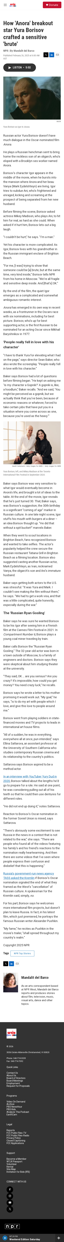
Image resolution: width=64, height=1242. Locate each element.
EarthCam (12, 1114)
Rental (10, 1167)
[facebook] (10, 1189)
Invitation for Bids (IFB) (18, 1172)
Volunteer (12, 1164)
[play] (5, 1238)
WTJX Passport (14, 1161)
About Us (11, 1075)
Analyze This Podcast (18, 1112)
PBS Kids (11, 1109)
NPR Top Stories (22, 953)
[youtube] (10, 1202)
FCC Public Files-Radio (18, 1135)
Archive (10, 1104)
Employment (13, 1083)
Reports (11, 1130)
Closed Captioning (16, 1140)
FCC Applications (15, 1143)
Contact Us (12, 1073)
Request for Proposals (18, 1086)
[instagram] (10, 1196)
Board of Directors (16, 1078)
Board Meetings (15, 1081)
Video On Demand (16, 1101)
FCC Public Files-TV (16, 1133)
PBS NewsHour (14, 1107)
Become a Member (16, 1159)
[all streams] (59, 1238)
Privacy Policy (14, 1138)
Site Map (11, 1169)
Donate (53, 4)
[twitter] (10, 1209)
